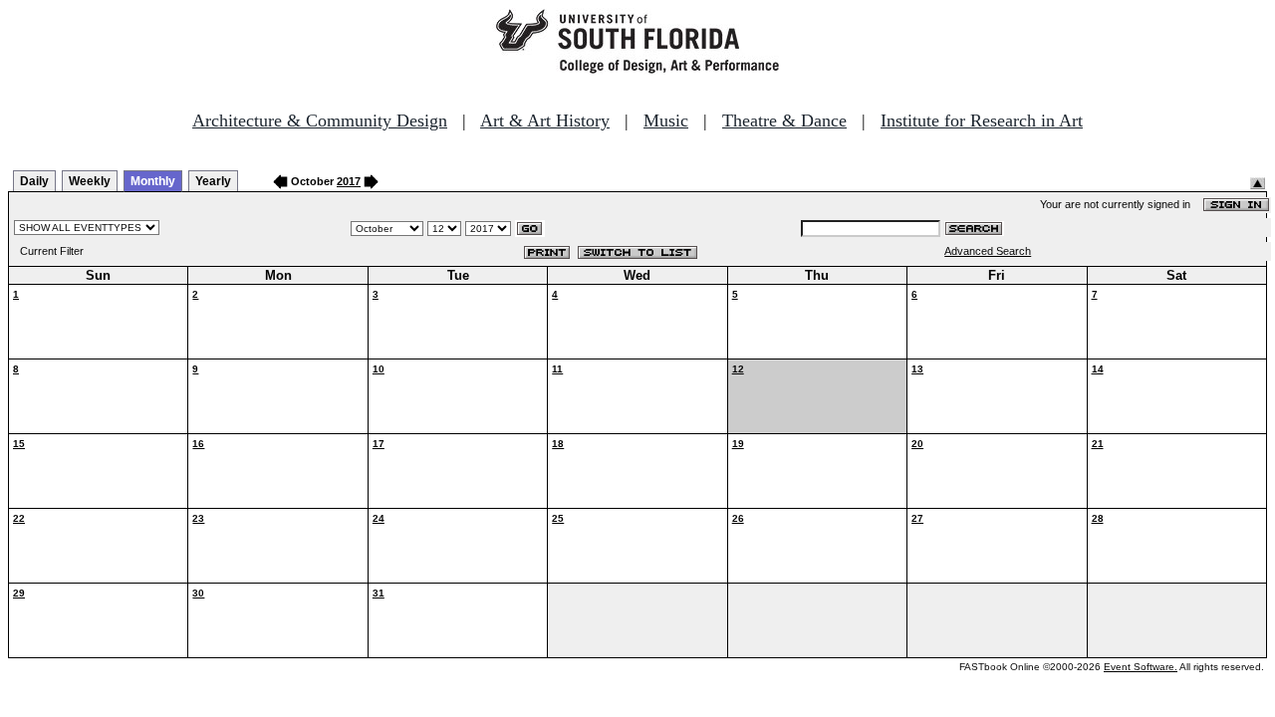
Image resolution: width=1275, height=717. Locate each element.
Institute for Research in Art (982, 120)
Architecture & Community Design (319, 120)
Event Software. (1140, 666)
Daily (34, 181)
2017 (349, 181)
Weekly (90, 181)
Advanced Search (987, 251)
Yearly (213, 181)
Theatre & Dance (784, 120)
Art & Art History (545, 120)
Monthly (152, 181)
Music (665, 120)
